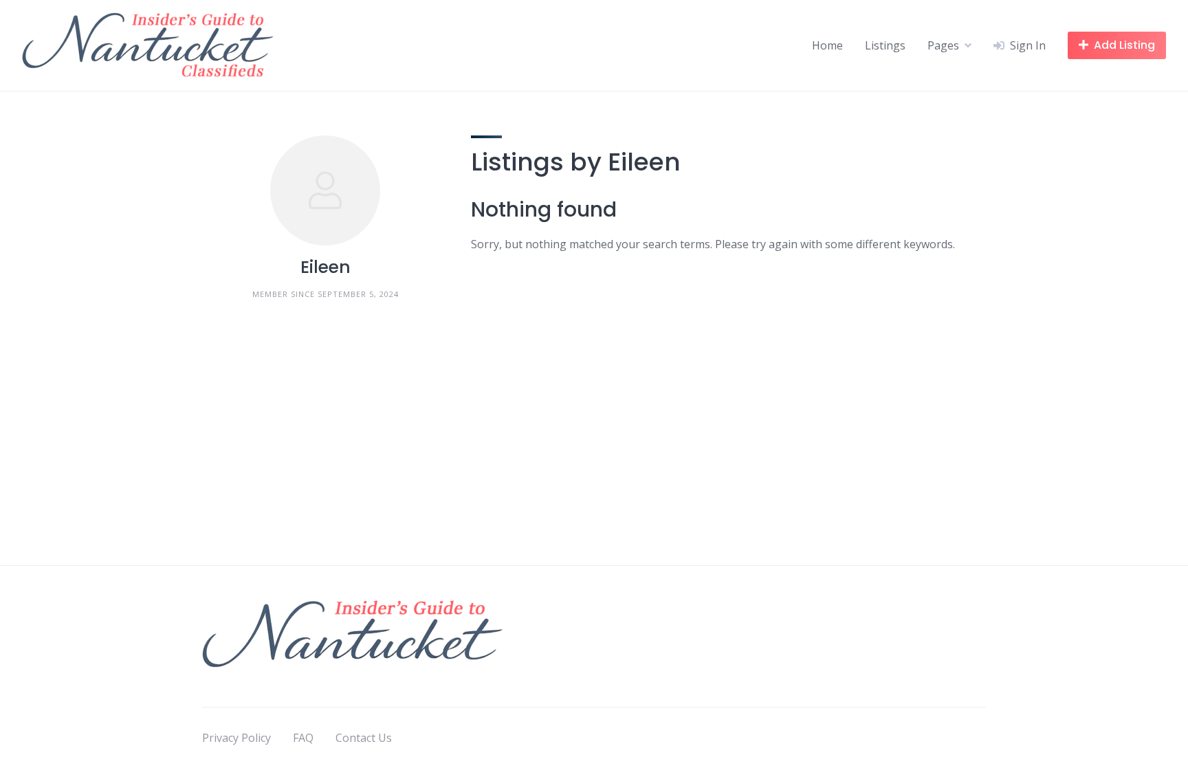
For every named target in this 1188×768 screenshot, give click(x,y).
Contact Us (364, 737)
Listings (885, 45)
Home (827, 45)
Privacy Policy (236, 737)
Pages (943, 45)
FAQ (303, 737)
